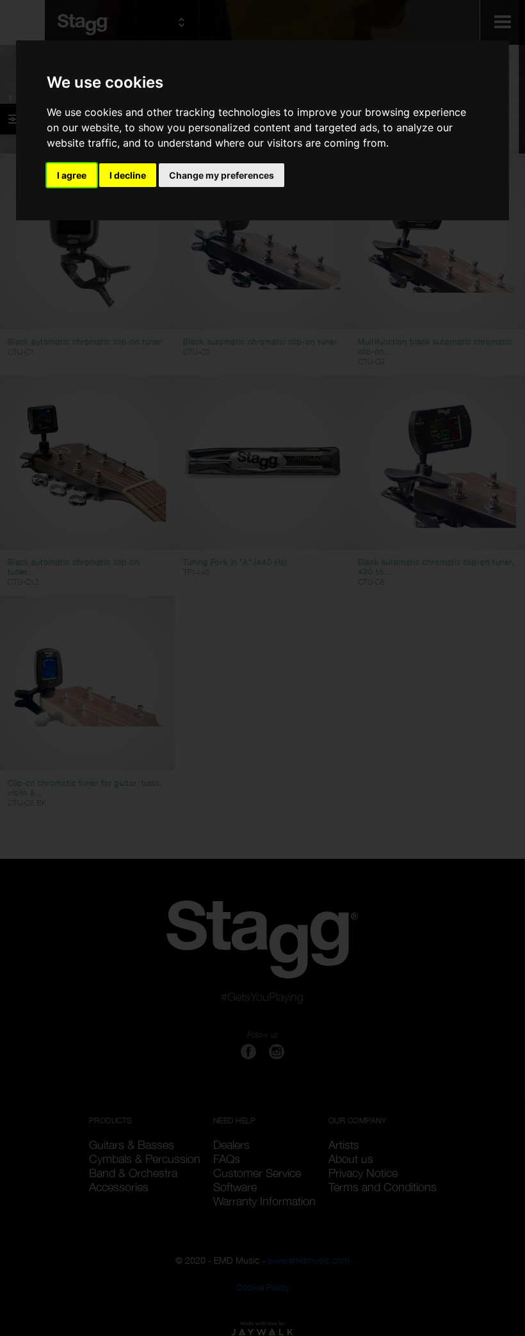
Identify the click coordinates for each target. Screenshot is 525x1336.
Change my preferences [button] (221, 175)
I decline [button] (127, 175)
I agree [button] (71, 175)
